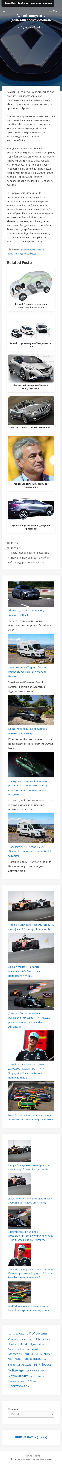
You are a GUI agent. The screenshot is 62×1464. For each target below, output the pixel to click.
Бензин (41, 1376)
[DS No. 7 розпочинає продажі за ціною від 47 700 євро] (31, 711)
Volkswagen (17, 1370)
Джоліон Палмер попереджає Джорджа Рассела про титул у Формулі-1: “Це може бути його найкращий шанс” (30, 1273)
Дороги (36, 1381)
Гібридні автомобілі (17, 1381)
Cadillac (44, 1334)
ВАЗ (46, 1376)
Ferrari (42, 1339)
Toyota (46, 1364)
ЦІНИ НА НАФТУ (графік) (31, 1437)
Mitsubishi (36, 1354)
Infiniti (44, 1345)
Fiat (48, 1340)
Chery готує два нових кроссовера (30, 553)
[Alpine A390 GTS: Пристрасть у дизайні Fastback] (31, 594)
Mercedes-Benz (18, 1354)
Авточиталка (18, 1376)
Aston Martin (13, 1334)
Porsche (27, 1358)
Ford (11, 1344)
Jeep (17, 1349)
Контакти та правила (31, 1456)
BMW (30, 1333)
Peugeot (18, 1359)
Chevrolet (13, 1339)
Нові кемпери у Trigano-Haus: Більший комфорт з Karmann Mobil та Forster (29, 851)
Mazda (35, 1349)
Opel (10, 1359)
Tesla (36, 1364)
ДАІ (30, 1381)
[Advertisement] (31, 49)
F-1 (35, 1339)
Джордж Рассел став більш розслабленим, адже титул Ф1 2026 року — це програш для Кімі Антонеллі (30, 1236)
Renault (15, 543)
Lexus (27, 1349)
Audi (22, 1333)
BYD (38, 1334)
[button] (4, 11)
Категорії (13, 1409)
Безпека (33, 1377)
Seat (44, 1359)
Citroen (23, 1339)
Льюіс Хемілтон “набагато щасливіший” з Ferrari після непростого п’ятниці (24, 971)
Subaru (20, 1365)
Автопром (39, 1370)
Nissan (48, 1354)
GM (17, 1345)
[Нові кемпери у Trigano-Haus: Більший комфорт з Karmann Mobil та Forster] (31, 829)
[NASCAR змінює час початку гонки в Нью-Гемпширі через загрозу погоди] (31, 1097)
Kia (22, 1349)
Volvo (30, 1370)
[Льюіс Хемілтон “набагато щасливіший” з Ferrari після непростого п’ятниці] (31, 948)
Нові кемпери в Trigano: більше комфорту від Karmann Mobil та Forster (27, 672)
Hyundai (35, 1344)
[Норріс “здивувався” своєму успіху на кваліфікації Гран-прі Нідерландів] (31, 907)
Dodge (30, 1339)
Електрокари (19, 1386)
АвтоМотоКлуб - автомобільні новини (28, 3)
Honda (24, 1344)
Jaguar (11, 1349)
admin (40, 27)
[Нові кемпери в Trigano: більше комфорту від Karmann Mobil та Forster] (31, 649)
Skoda (11, 1364)
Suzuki (28, 1365)
